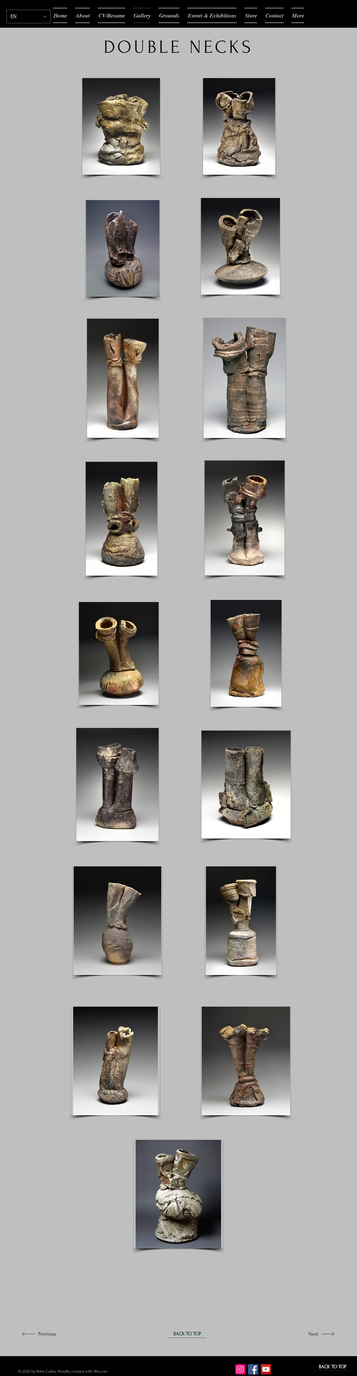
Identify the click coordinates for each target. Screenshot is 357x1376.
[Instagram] (240, 1369)
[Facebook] (253, 1369)
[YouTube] (266, 1369)
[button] (121, 126)
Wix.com (101, 1371)
